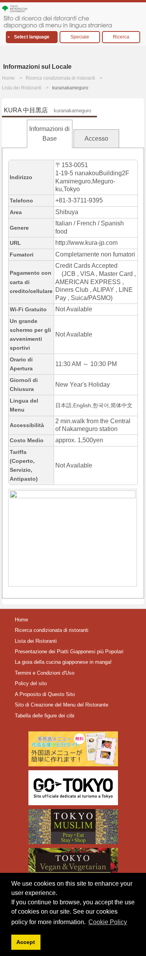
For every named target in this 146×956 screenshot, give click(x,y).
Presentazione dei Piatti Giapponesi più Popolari (69, 651)
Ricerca (121, 37)
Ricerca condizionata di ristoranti (60, 78)
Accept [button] (25, 942)
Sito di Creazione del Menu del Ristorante (61, 705)
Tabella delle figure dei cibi (44, 716)
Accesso (96, 138)
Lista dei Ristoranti (21, 88)
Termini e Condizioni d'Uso (44, 673)
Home (8, 78)
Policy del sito (31, 683)
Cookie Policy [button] (107, 922)
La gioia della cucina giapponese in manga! (63, 662)
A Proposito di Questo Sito (45, 694)
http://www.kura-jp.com (86, 242)
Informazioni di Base (49, 134)
